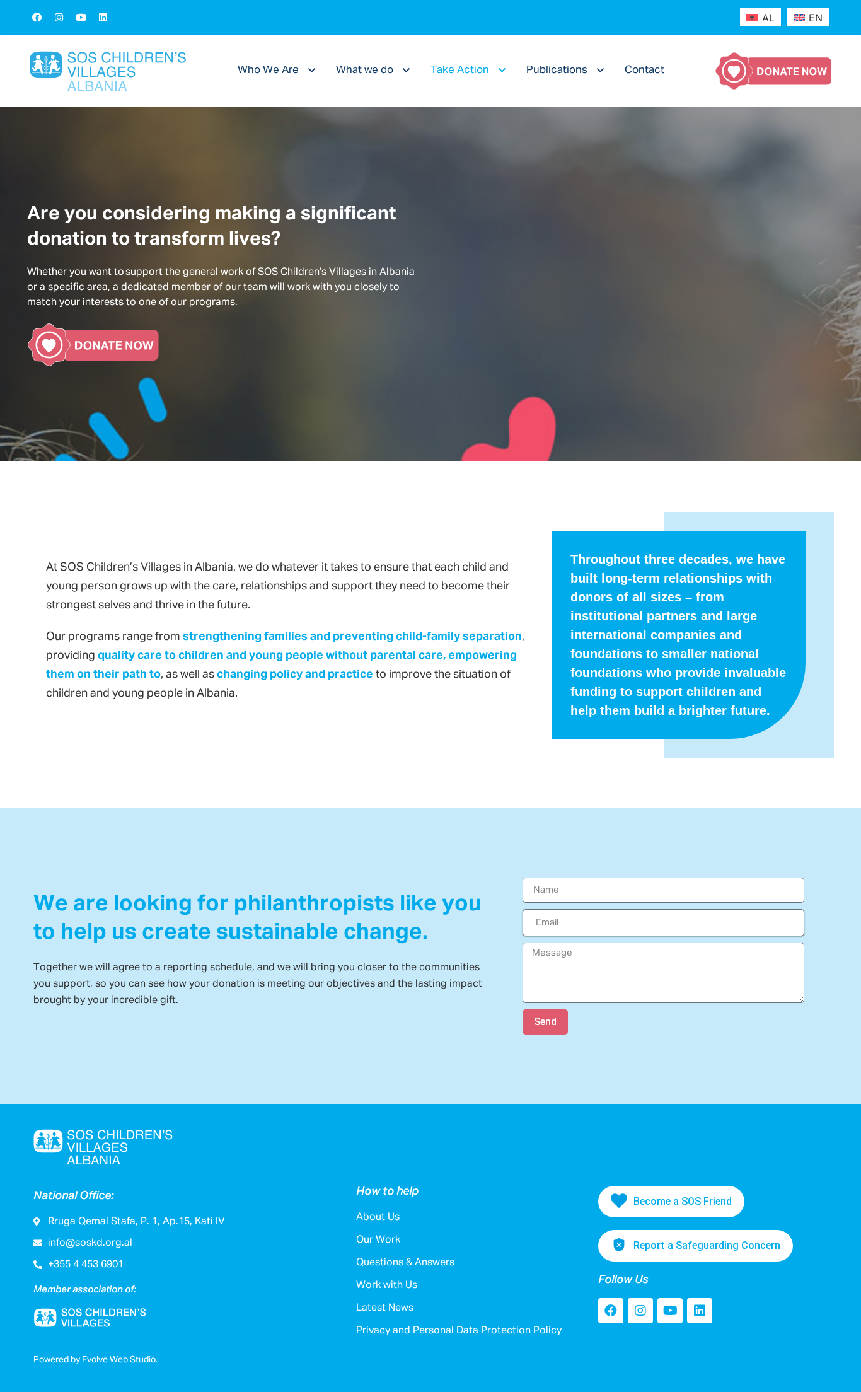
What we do (364, 70)
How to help (387, 1191)
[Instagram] (58, 17)
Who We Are (268, 70)
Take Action (459, 70)
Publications (556, 70)
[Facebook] (36, 17)
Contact (644, 70)
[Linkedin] (102, 17)
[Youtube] (80, 17)
